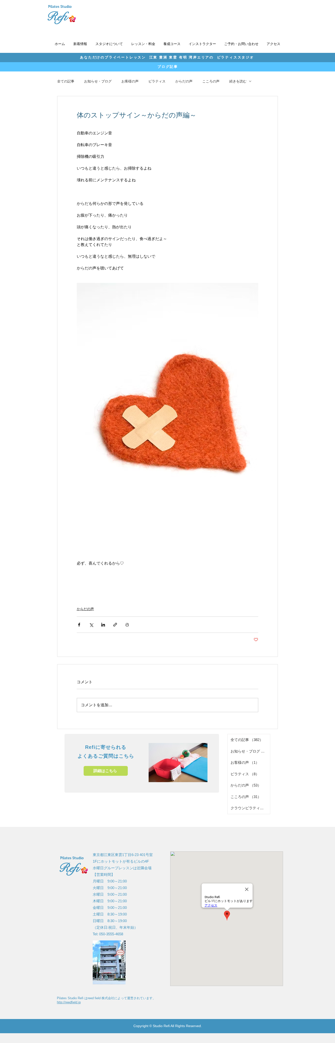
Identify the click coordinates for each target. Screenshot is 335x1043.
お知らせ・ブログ (98, 81)
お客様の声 (130, 81)
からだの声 (184, 81)
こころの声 (210, 81)
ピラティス (157, 81)
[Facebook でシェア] (79, 624)
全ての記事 (65, 81)
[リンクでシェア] (115, 624)
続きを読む (237, 81)
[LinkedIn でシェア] (103, 624)
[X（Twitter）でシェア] (91, 624)
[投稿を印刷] (127, 624)
